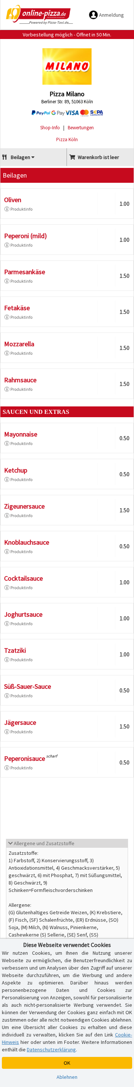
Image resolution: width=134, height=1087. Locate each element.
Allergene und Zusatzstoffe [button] (43, 843)
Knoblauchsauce (26, 542)
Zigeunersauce (24, 506)
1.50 (124, 275)
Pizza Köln (67, 139)
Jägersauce (20, 722)
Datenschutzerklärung (51, 1049)
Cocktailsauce (23, 578)
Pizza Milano (67, 94)
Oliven (12, 199)
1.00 (124, 203)
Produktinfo (21, 209)
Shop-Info (50, 127)
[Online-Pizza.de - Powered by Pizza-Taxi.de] (39, 15)
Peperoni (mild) (25, 235)
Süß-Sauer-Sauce (27, 686)
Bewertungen (81, 127)
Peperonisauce (24, 758)
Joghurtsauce (23, 614)
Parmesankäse (24, 271)
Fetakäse (17, 308)
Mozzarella (19, 344)
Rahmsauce (20, 380)
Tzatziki (15, 650)
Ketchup (15, 470)
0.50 (124, 438)
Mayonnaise (20, 434)
